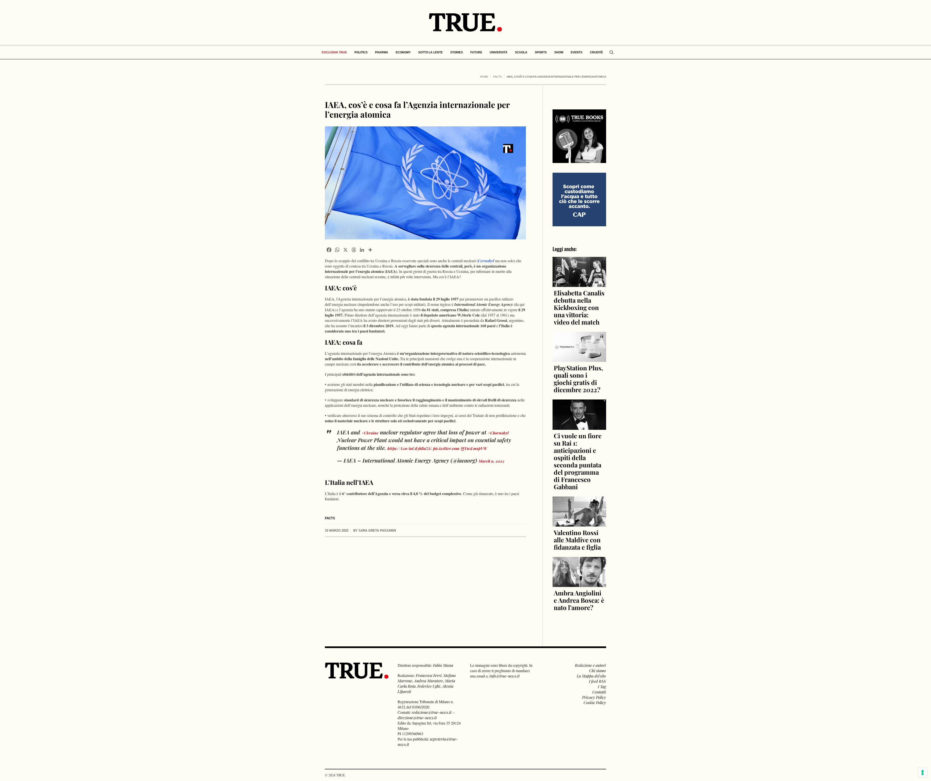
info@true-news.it (505, 675)
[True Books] (579, 160)
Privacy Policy (594, 697)
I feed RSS (597, 681)
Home (484, 76)
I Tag (602, 686)
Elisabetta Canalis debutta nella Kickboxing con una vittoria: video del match (579, 307)
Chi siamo (597, 670)
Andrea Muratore (428, 680)
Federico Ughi (428, 686)
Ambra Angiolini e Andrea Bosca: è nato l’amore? (579, 600)
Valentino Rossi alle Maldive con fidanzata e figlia (577, 539)
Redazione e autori (590, 665)
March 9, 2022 (492, 461)
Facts (497, 76)
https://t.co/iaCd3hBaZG (409, 448)
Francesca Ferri (428, 675)
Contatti (599, 691)
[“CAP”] (579, 199)
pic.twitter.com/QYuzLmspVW (460, 448)
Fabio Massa (443, 665)
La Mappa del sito (591, 675)
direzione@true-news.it (417, 717)
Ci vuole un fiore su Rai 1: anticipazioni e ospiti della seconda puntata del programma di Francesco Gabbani (578, 461)
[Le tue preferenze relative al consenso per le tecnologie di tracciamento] (922, 772)
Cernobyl (486, 260)
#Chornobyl (498, 432)
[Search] (611, 52)
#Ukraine (369, 432)
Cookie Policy (595, 702)
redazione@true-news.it (431, 712)
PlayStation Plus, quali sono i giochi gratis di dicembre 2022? (578, 379)
